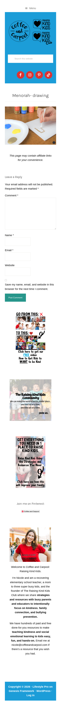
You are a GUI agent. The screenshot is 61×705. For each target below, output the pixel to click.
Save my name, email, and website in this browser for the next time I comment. (29, 286)
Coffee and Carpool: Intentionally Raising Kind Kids (30, 31)
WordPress (43, 691)
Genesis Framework (21, 691)
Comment (11, 195)
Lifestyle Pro (41, 686)
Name (9, 235)
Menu (32, 8)
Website (10, 265)
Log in (30, 695)
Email (9, 250)
